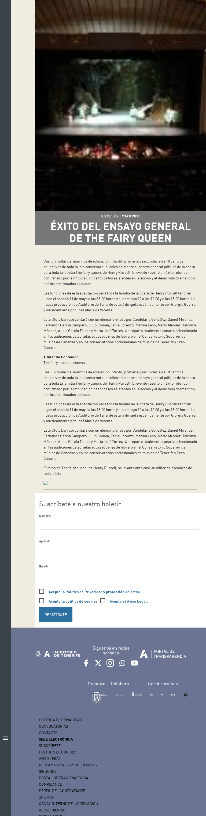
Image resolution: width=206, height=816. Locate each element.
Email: (43, 566)
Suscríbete (50, 745)
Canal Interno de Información (68, 803)
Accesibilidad (52, 810)
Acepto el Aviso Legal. (129, 601)
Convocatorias (53, 726)
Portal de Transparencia (63, 777)
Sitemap (46, 797)
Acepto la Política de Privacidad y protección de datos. (95, 591)
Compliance (50, 784)
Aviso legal (50, 758)
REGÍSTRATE (56, 614)
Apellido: (45, 541)
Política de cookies (57, 752)
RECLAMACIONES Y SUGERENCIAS (68, 765)
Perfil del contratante (62, 790)
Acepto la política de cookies (73, 601)
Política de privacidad (60, 719)
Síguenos (48, 771)
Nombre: (45, 516)
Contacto (48, 732)
